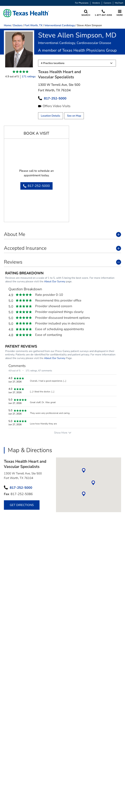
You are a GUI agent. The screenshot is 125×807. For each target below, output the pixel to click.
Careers (107, 3)
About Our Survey (54, 281)
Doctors (17, 25)
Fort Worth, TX (33, 25)
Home (7, 25)
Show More (60, 433)
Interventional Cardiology (60, 25)
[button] (26, 13)
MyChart (119, 3)
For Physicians (81, 3)
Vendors (96, 3)
